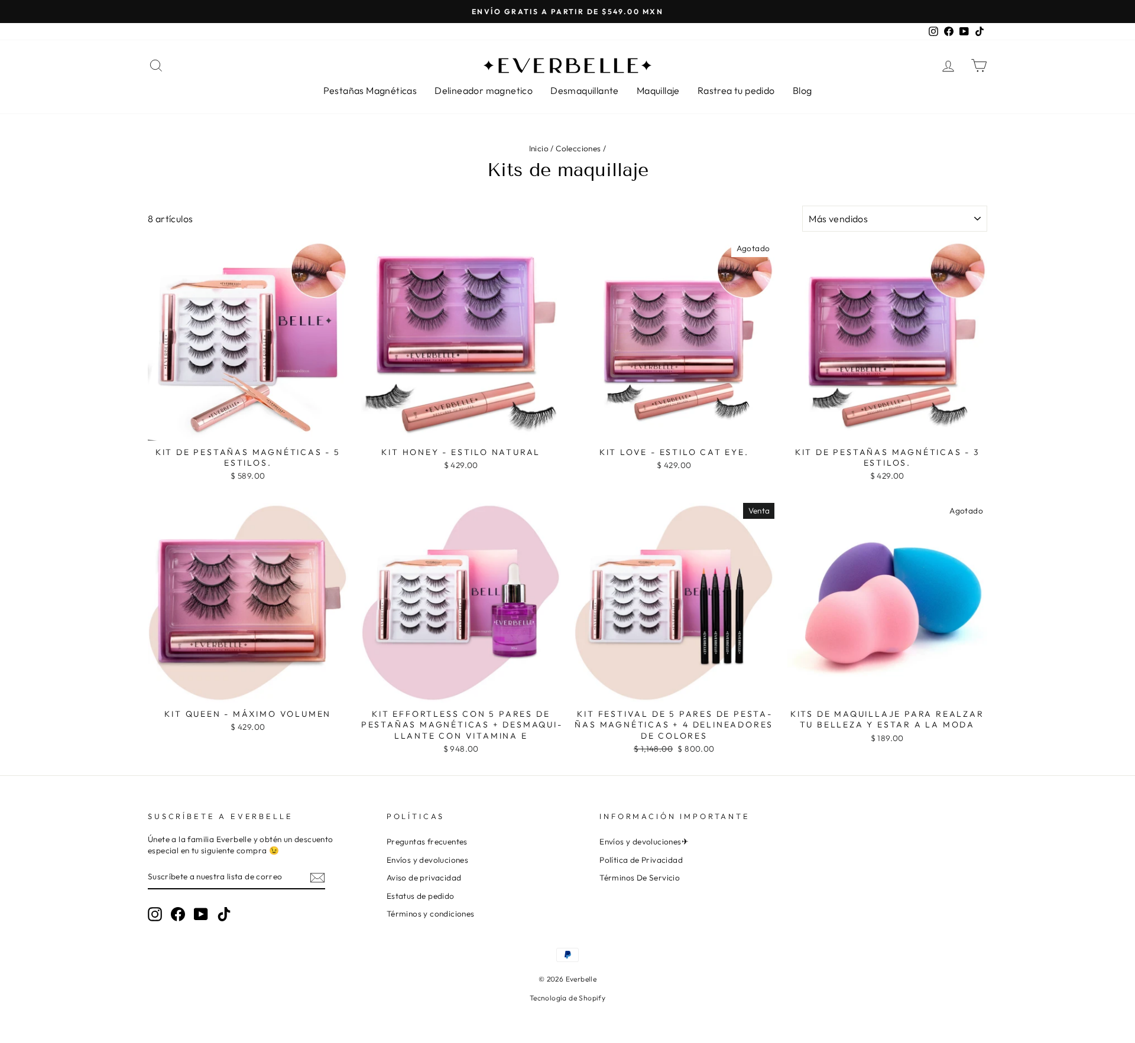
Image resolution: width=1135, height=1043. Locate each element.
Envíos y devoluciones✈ (644, 841)
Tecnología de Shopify (567, 997)
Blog (802, 90)
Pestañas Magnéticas (370, 90)
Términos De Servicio (639, 877)
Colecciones (578, 148)
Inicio (539, 148)
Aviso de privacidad (424, 877)
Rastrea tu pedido (736, 90)
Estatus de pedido (421, 896)
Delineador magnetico (483, 90)
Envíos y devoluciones (427, 859)
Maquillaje (658, 90)
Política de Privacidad (641, 859)
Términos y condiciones (431, 913)
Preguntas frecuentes (427, 841)
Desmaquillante (584, 90)
